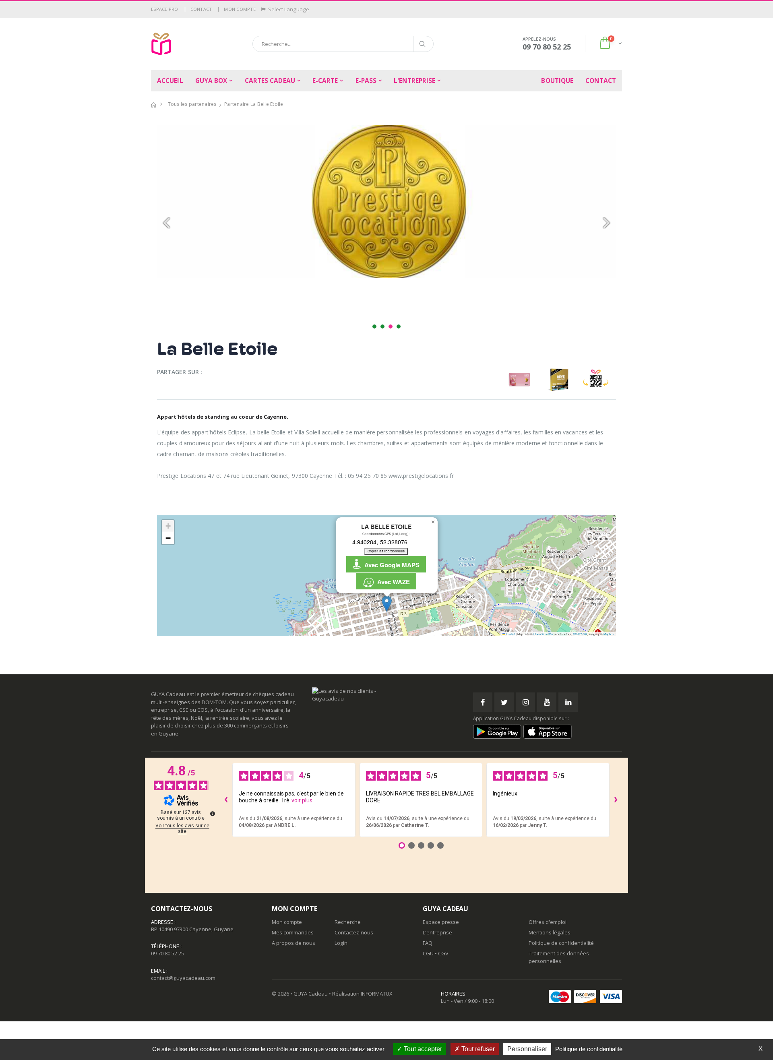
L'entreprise (414, 80)
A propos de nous (293, 942)
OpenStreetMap (543, 634)
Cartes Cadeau (270, 80)
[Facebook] (482, 702)
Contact (201, 9)
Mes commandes (293, 932)
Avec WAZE (392, 581)
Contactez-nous (354, 932)
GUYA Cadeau (310, 993)
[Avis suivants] (616, 800)
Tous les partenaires (192, 104)
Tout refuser (477, 1049)
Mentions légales (549, 932)
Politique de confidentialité (561, 942)
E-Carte (325, 80)
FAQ (427, 942)
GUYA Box (211, 80)
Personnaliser (527, 1049)
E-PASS (366, 80)
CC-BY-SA (580, 634)
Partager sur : (179, 372)
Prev (167, 223)
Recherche (348, 922)
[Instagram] (525, 702)
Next (605, 223)
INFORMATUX (377, 993)
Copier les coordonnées (386, 551)
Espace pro (164, 9)
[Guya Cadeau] (161, 44)
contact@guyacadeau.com (183, 977)
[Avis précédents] (225, 800)
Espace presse (441, 922)
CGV (443, 953)
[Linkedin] (568, 702)
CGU (428, 953)
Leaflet (510, 634)
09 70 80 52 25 (167, 953)
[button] (610, 43)
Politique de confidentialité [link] (588, 1049)
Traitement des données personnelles (559, 957)
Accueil (170, 80)
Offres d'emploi (547, 922)
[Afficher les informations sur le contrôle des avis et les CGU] (212, 813)
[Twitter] (504, 702)
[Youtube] (546, 702)
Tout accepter (422, 1049)
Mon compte (240, 9)
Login (341, 942)
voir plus (301, 800)
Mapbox (609, 634)
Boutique (557, 80)
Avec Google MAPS (390, 564)
